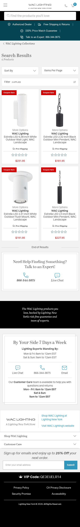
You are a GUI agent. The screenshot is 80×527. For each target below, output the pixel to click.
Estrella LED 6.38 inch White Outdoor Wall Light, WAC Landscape (20, 140)
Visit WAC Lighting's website (57, 426)
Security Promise (21, 494)
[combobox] (40, 16)
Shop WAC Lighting (15, 436)
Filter (12, 82)
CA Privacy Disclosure (59, 488)
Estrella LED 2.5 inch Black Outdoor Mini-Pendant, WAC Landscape (59, 217)
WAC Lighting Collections (20, 43)
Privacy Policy (21, 488)
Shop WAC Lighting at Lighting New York (54, 418)
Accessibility (59, 494)
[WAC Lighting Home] (40, 5)
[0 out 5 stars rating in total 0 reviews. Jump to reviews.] (20, 154)
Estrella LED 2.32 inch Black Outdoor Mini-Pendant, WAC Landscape (59, 140)
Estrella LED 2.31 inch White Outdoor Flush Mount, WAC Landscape (20, 217)
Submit (71, 465)
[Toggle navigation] (5, 5)
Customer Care (13, 444)
